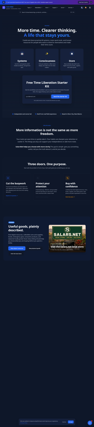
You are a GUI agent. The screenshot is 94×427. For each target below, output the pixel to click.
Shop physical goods (34, 248)
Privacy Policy (23, 423)
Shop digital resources (17, 248)
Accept (70, 422)
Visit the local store (16, 253)
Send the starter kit (60, 96)
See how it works (83, 2)
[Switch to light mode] (81, 7)
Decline (64, 422)
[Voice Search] (71, 12)
